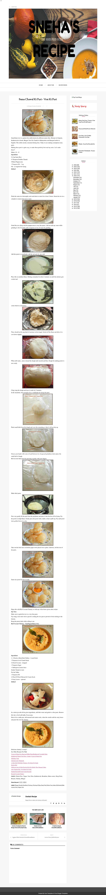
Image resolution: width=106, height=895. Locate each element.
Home (41, 85)
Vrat (23, 787)
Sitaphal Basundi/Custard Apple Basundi (21, 771)
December (76, 177)
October (75, 181)
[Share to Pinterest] (25, 782)
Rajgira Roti (14, 765)
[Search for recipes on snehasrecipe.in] (77, 97)
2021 (75, 174)
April (74, 192)
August (75, 185)
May (74, 190)
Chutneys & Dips (37, 785)
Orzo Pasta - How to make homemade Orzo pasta (85, 136)
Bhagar (30, 106)
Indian (54, 785)
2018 (75, 201)
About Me (51, 85)
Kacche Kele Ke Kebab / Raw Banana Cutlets (34, 767)
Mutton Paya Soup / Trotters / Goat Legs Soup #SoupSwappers (87, 121)
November (76, 179)
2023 (75, 170)
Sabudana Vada (15, 758)
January (75, 197)
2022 (75, 172)
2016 (75, 204)
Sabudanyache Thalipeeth (17, 761)
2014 (75, 208)
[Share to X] (23, 782)
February (75, 195)
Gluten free (49, 785)
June (74, 188)
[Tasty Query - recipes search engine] (79, 108)
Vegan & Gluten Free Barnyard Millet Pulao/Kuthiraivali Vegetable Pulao (29, 754)
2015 (75, 206)
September (76, 183)
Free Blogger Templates (61, 893)
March (75, 194)
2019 (75, 199)
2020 (75, 176)
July (74, 186)
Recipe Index (63, 85)
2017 (75, 203)
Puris (16, 787)
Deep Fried (43, 785)
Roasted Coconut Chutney (17, 774)
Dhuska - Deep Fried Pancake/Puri (87, 144)
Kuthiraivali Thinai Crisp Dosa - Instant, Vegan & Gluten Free (26, 756)
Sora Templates (49, 893)
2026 (75, 165)
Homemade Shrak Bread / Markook (87, 129)
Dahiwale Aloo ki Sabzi (17, 767)
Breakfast (38, 106)
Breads (34, 106)
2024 (75, 168)
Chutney (30, 785)
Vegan (19, 787)
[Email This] (20, 782)
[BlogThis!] (21, 782)
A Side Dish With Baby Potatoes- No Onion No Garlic (24, 763)
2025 (75, 167)
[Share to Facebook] (24, 782)
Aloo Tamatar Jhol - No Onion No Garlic (21, 769)
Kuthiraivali (59, 785)
